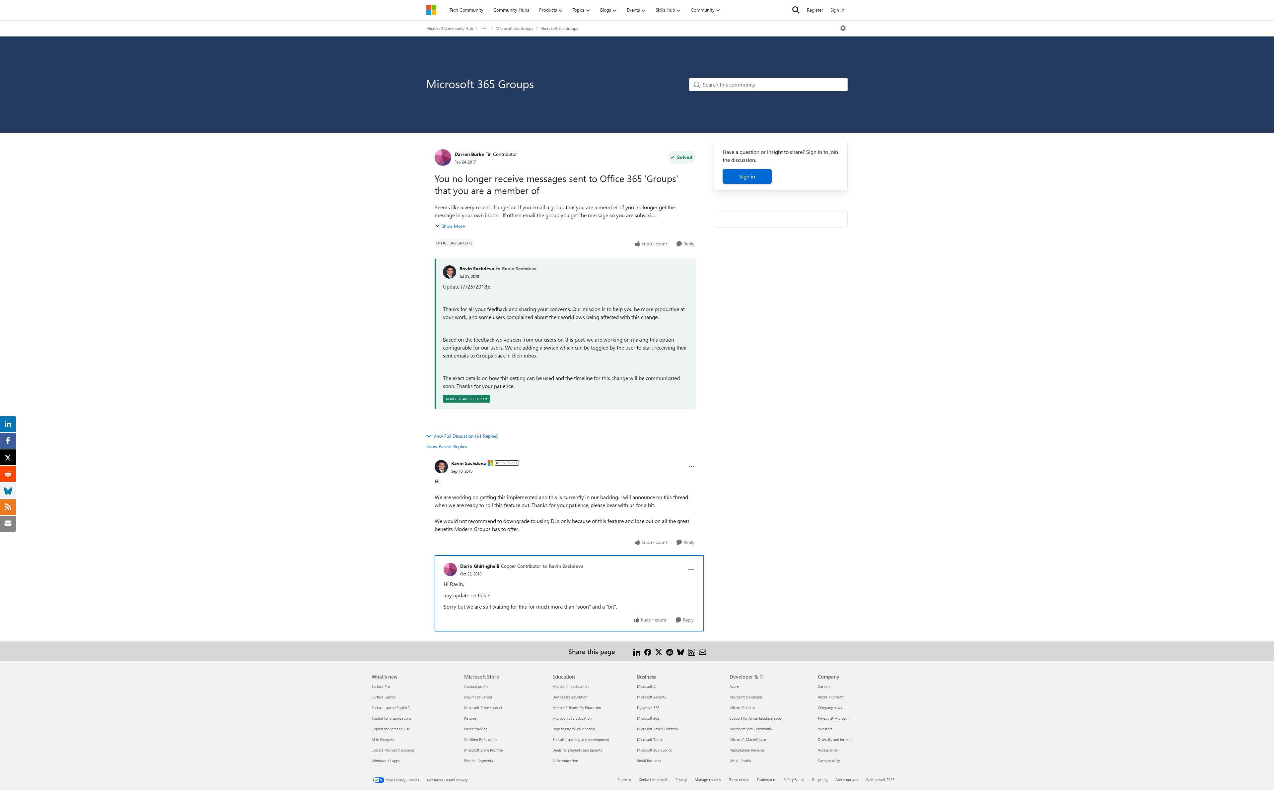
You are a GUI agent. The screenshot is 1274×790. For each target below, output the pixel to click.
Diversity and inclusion (836, 739)
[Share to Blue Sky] (680, 651)
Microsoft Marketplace (748, 739)
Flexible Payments (478, 760)
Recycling (819, 779)
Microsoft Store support (483, 707)
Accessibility (828, 750)
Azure (734, 686)
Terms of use (739, 779)
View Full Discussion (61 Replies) (465, 436)
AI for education (565, 760)
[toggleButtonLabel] (843, 28)
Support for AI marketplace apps (755, 718)
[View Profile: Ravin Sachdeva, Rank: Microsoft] (441, 466)
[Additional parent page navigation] (484, 28)
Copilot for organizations (391, 718)
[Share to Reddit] (669, 651)
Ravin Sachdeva (477, 268)
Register (815, 10)
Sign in (747, 176)
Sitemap (624, 779)
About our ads (846, 779)
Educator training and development (580, 739)
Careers (824, 686)
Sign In (837, 10)
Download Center (478, 696)
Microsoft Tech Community (751, 728)
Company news (830, 707)
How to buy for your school (573, 728)
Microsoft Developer (746, 696)
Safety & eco (794, 779)
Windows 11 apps (386, 760)
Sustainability (829, 760)
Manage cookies (708, 779)
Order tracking (475, 728)
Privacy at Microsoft (834, 718)
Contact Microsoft (653, 779)
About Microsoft (831, 696)
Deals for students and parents (577, 750)
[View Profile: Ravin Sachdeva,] (449, 272)
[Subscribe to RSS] (691, 651)
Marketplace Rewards (747, 750)
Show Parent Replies (446, 446)
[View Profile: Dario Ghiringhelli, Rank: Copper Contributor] (450, 569)
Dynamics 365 (648, 707)
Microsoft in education (570, 686)
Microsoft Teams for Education (576, 707)
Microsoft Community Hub (449, 28)
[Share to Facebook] (647, 651)
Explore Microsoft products (393, 750)
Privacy (681, 779)
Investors (825, 728)
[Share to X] (658, 651)
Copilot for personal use (391, 728)
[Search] (796, 10)
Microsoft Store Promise (483, 750)
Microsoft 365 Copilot (654, 750)
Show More (453, 226)
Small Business (649, 760)
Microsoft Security (651, 696)
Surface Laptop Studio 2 (391, 707)
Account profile (476, 686)
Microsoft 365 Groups (514, 28)
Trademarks (766, 779)
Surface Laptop (383, 696)
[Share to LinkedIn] (636, 651)
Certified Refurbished (481, 739)
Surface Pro (381, 686)
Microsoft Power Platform (657, 728)
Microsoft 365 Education (572, 718)
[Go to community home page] (431, 10)
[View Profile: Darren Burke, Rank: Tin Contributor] (443, 157)
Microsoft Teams (650, 739)
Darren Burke (469, 154)
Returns (470, 718)
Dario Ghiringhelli (479, 566)
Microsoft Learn (742, 707)
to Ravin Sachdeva (516, 268)
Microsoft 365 (648, 718)
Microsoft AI (647, 686)
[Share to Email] (702, 651)
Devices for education (569, 696)
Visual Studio (740, 760)
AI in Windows (383, 739)
